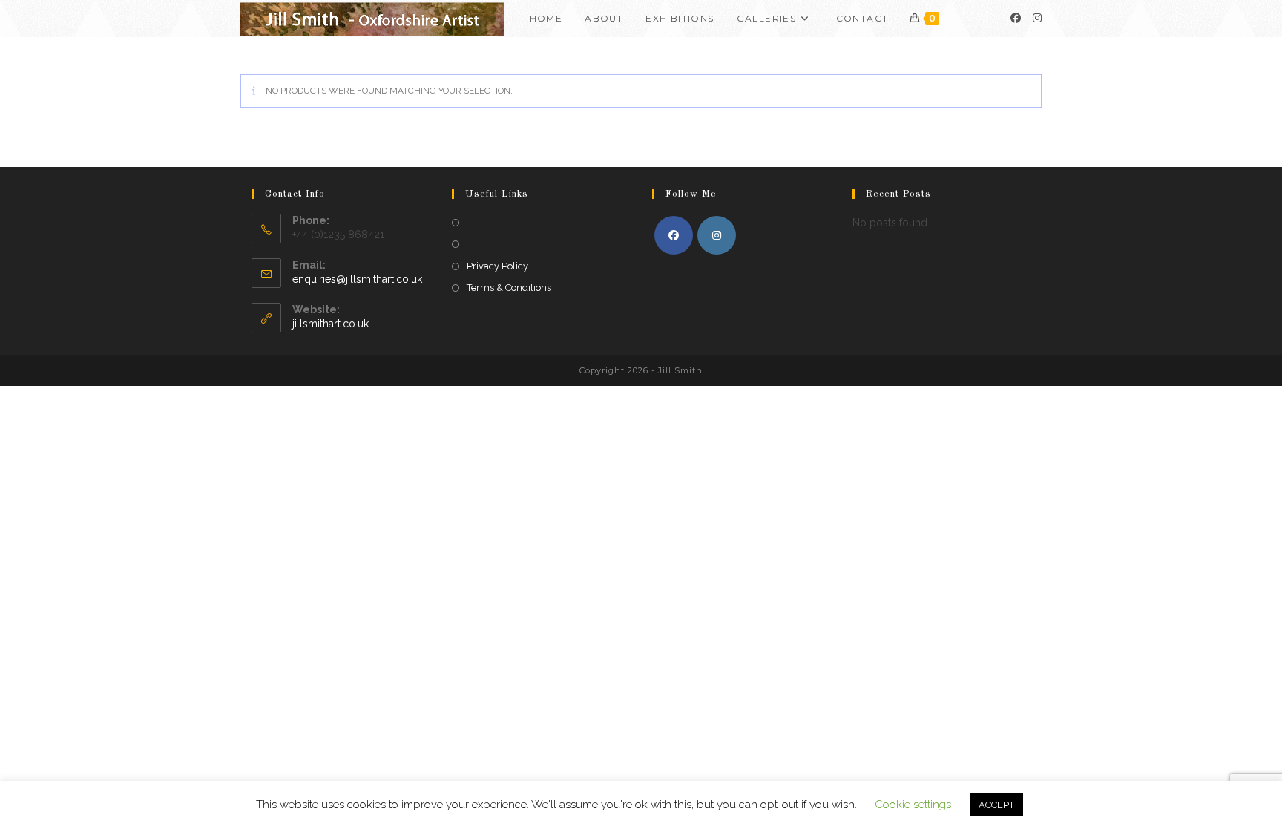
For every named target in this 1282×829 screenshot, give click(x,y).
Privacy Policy (497, 266)
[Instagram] (1037, 18)
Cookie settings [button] (913, 804)
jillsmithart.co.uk (330, 324)
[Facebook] (1016, 18)
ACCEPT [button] (996, 804)
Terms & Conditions (509, 287)
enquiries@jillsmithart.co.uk (357, 279)
